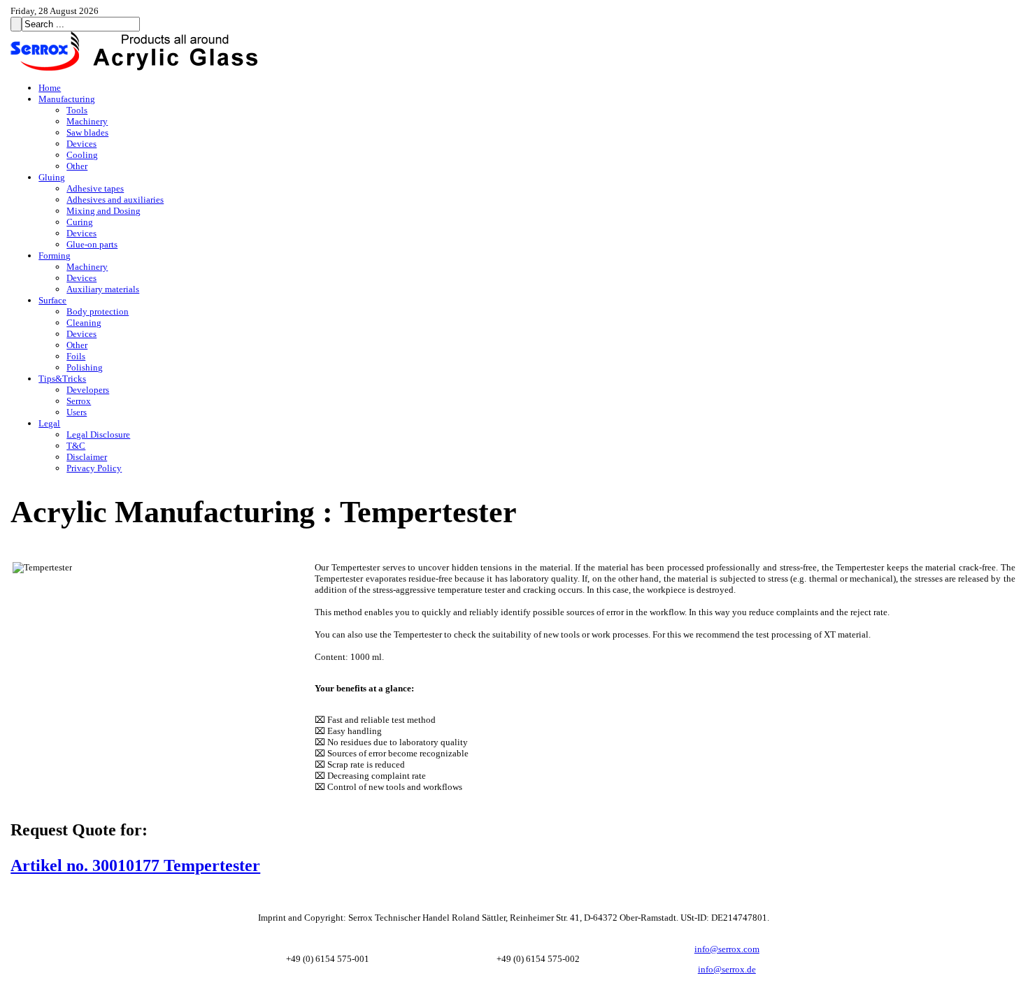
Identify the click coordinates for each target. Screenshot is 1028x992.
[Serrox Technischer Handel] (136, 67)
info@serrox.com (726, 949)
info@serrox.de (727, 969)
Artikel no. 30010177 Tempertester (135, 865)
